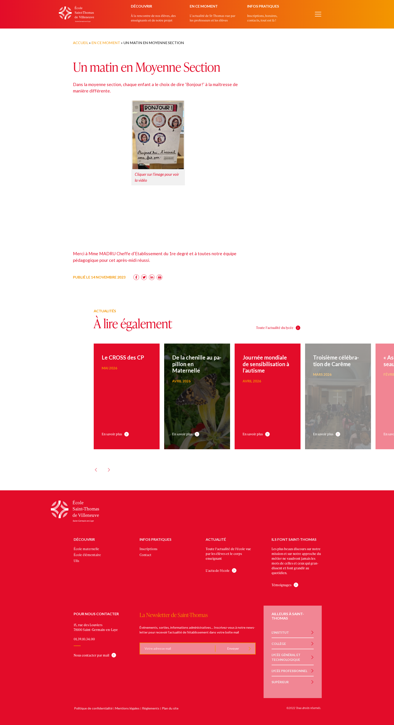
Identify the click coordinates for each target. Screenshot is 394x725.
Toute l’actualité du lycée (274, 328)
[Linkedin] (152, 277)
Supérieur (280, 682)
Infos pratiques (263, 6)
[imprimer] (159, 277)
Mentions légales (127, 708)
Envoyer (233, 648)
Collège (279, 644)
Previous (96, 470)
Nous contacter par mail (91, 655)
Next (108, 470)
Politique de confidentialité (93, 708)
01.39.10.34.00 (84, 639)
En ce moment (204, 6)
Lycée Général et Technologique (286, 657)
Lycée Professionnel (289, 671)
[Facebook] (136, 277)
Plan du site (170, 708)
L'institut (280, 632)
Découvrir (141, 6)
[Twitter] (144, 277)
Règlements (150, 708)
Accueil (80, 42)
